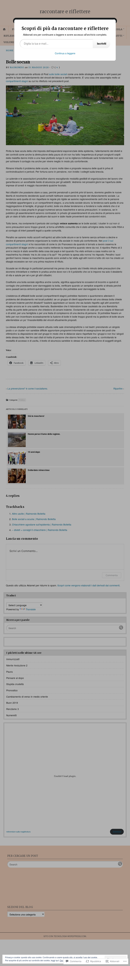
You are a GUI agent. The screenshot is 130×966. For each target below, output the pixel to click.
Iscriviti (101, 43)
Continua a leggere (65, 53)
